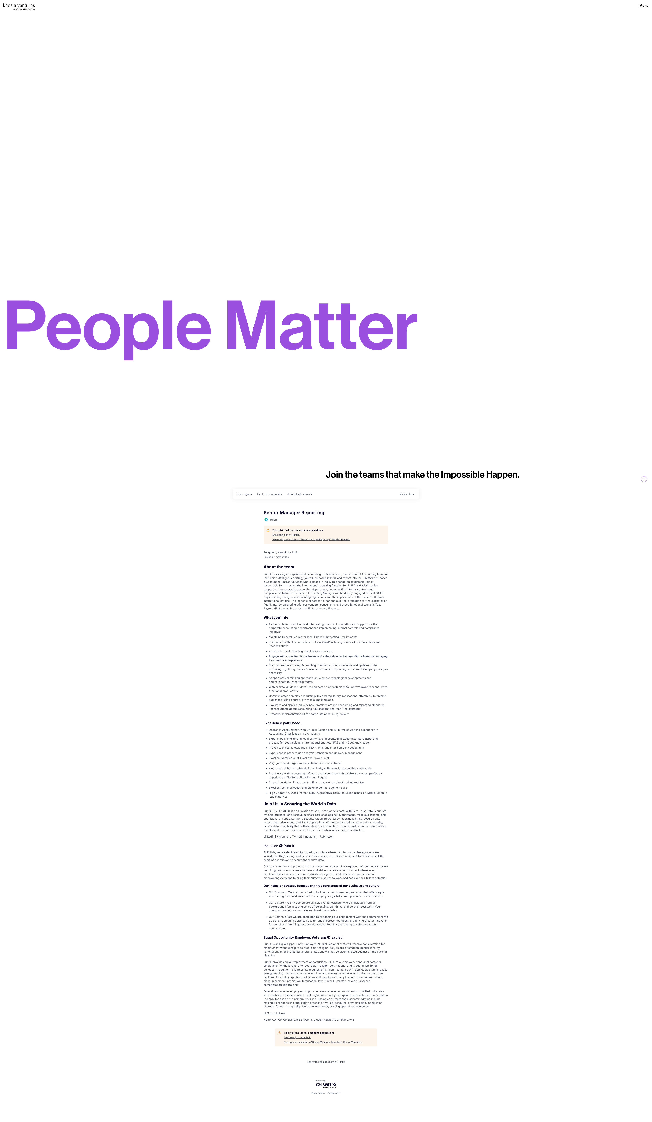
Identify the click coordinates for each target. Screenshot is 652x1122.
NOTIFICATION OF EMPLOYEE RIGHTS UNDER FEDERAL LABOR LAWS (309, 1019)
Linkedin (269, 836)
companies (269, 494)
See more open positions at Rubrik (326, 1061)
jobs (244, 494)
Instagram (311, 836)
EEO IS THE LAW (274, 1013)
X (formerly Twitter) (289, 836)
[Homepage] (19, 5)
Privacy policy (318, 1093)
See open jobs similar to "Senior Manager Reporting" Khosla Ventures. (311, 539)
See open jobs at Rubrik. (286, 534)
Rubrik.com (327, 836)
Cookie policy (334, 1093)
